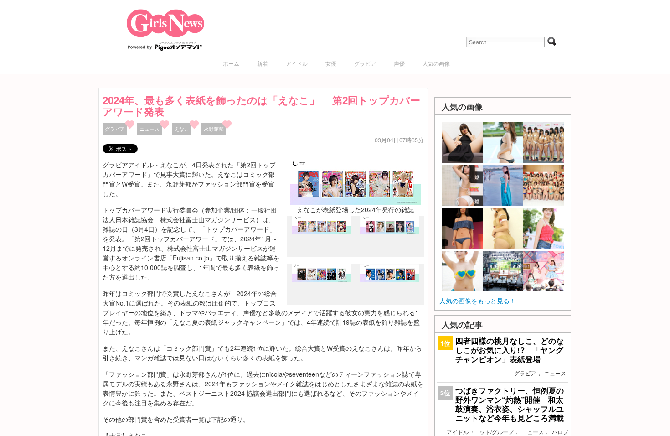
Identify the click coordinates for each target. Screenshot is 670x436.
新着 (262, 63)
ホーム (231, 63)
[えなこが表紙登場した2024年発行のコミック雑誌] (321, 232)
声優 (399, 63)
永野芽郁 (214, 128)
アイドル (297, 63)
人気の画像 (436, 63)
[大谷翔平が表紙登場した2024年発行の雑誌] (389, 280)
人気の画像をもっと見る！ (477, 300)
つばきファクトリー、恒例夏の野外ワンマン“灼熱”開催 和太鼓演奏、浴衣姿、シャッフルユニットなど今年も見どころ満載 (509, 404)
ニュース (149, 128)
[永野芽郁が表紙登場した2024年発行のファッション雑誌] (389, 232)
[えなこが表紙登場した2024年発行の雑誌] (355, 181)
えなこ (181, 128)
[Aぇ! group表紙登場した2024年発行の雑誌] (321, 280)
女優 (330, 63)
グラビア (365, 63)
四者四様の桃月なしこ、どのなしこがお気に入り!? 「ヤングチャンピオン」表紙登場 (509, 350)
